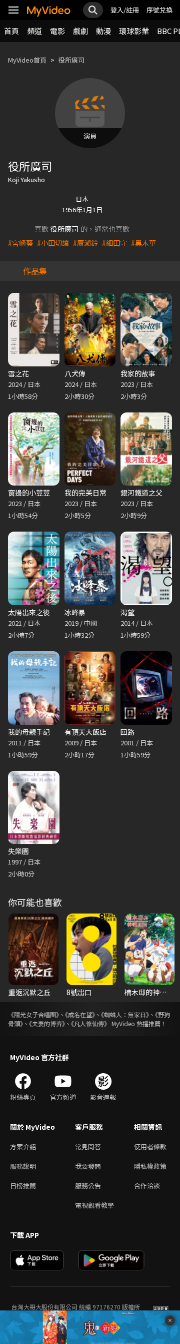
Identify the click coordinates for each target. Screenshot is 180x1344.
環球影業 (134, 31)
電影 (57, 31)
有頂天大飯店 (85, 732)
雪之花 (18, 373)
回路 (127, 732)
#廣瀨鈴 (85, 243)
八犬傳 (75, 373)
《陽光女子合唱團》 (33, 1014)
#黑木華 (143, 243)
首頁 (11, 31)
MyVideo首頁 (27, 60)
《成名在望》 (80, 1014)
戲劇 (80, 31)
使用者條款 (150, 1146)
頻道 (34, 31)
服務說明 (23, 1166)
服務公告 (88, 1185)
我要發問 (88, 1166)
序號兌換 (159, 10)
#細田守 (114, 243)
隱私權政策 (150, 1166)
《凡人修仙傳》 (90, 1023)
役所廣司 (71, 60)
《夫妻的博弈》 (47, 1023)
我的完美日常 (85, 493)
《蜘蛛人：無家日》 (125, 1014)
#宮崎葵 (20, 243)
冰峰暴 (75, 612)
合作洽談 (147, 1185)
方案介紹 (23, 1146)
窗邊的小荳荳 (29, 493)
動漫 (103, 31)
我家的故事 (138, 373)
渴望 (127, 612)
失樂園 (18, 851)
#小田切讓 (53, 243)
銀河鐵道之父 (141, 493)
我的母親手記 (29, 732)
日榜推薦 (23, 1185)
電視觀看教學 (94, 1205)
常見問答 (88, 1146)
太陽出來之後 (29, 612)
